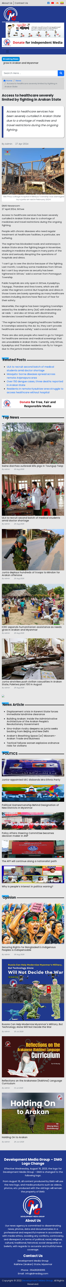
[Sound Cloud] (57, 3)
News (18, 80)
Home (9, 80)
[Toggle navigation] (7, 51)
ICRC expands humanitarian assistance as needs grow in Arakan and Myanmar (32, 64)
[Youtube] (52, 3)
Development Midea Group (37, 1280)
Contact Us (21, 3)
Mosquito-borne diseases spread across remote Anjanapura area (31, 376)
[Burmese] (62, 3)
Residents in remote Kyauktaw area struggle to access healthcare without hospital (35, 390)
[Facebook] (48, 3)
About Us (7, 3)
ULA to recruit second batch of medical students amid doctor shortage (30, 368)
